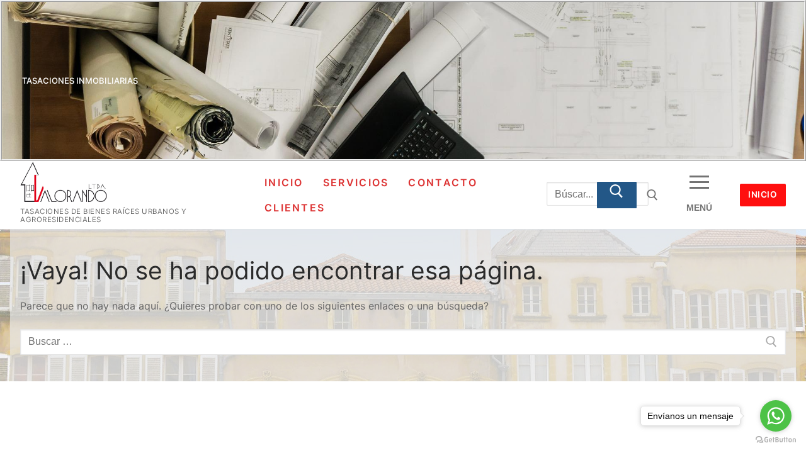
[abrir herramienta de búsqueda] (652, 195)
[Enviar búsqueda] (617, 195)
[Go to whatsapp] (776, 416)
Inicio (762, 194)
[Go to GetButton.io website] (776, 440)
